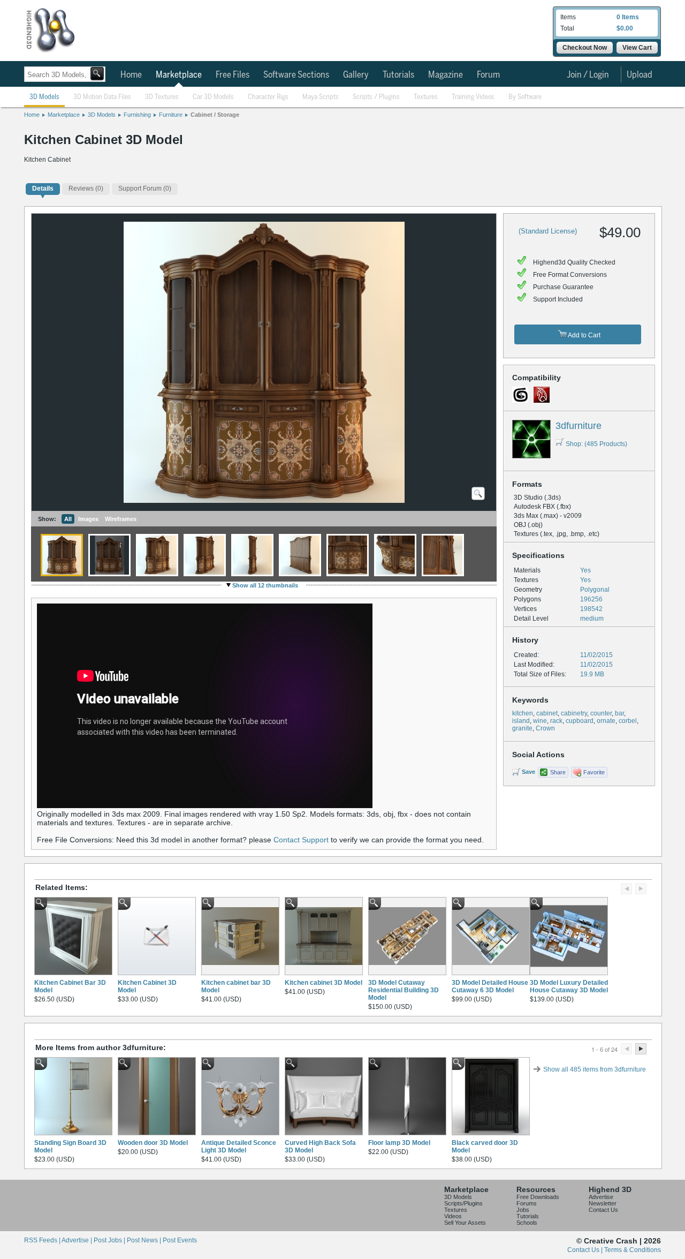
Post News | (145, 1240)
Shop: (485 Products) (596, 444)
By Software (525, 97)
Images (88, 519)
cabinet (547, 713)
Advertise (601, 1197)
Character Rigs (268, 97)
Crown (545, 728)
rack (556, 721)
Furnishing (137, 114)
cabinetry (574, 713)
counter (601, 713)
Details (43, 188)
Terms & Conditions (632, 1250)
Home (131, 75)
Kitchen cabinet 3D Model (323, 982)
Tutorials (398, 75)
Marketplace (179, 75)
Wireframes (120, 519)
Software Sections (296, 75)
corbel (628, 721)
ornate (606, 721)
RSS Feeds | (43, 1240)
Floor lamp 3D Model (399, 1143)
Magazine (445, 75)
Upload (639, 75)
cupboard (579, 721)
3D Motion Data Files (102, 97)
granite (522, 728)
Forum (488, 75)
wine (540, 721)
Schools (526, 1222)
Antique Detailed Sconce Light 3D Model (238, 1146)
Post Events (180, 1240)
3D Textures (162, 97)
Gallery (356, 75)
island (521, 721)
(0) (85, 188)
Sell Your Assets (465, 1222)
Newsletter (602, 1203)
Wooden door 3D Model (153, 1143)
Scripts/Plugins (463, 1203)
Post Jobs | (110, 1240)
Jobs (522, 1210)
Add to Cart (583, 335)
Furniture (170, 114)
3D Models (44, 97)
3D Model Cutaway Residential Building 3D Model (403, 990)
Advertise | (78, 1240)
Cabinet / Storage (215, 114)
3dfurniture (578, 425)
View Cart (637, 47)
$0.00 (624, 28)
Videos (453, 1216)
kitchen (522, 713)
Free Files (232, 75)
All (68, 519)
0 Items (627, 17)
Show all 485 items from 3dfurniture (594, 1069)
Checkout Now (584, 47)
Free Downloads (537, 1197)
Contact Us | (585, 1250)
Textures (426, 97)
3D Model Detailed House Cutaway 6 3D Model (490, 986)
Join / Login (588, 75)
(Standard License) (548, 231)
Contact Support (301, 839)
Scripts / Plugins (376, 97)
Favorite (594, 772)
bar (619, 713)
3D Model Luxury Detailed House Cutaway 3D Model (569, 986)
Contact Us (603, 1210)
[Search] (97, 73)
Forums (526, 1203)
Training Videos (473, 97)
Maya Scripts (320, 97)
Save (528, 771)
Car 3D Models (213, 97)
